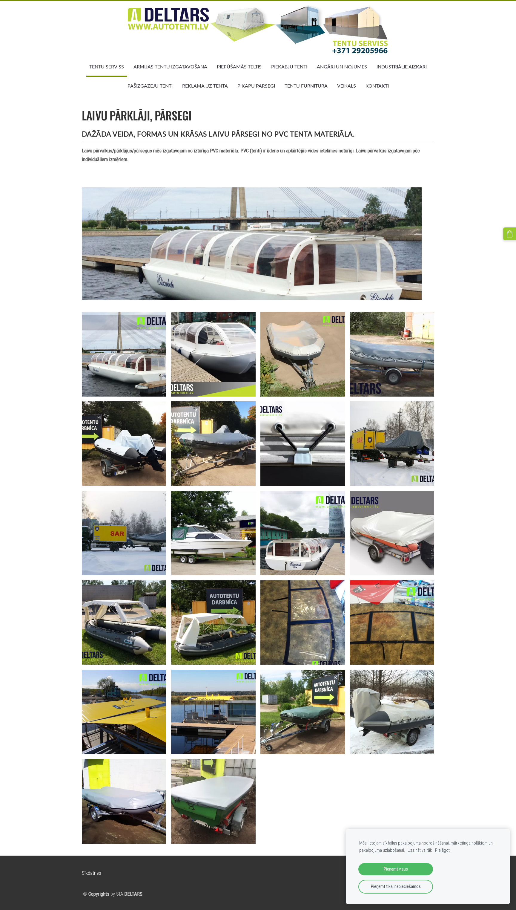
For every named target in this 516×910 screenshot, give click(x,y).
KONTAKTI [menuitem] (377, 85)
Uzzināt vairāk (420, 850)
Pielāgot (442, 850)
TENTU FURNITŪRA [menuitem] (306, 85)
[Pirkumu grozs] (509, 233)
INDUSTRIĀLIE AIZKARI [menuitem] (402, 66)
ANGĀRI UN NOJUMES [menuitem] (342, 66)
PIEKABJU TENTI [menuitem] (289, 66)
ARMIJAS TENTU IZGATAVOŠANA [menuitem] (170, 66)
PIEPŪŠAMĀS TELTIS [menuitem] (239, 66)
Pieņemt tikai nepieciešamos (396, 886)
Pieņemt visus (396, 869)
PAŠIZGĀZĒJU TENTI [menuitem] (150, 85)
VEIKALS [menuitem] (346, 85)
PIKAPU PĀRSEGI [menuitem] (256, 85)
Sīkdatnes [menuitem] (91, 873)
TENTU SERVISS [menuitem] (106, 66)
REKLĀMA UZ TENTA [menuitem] (205, 85)
